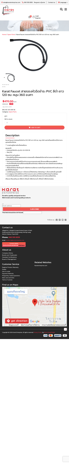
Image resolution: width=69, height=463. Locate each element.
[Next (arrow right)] (4, 86)
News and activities (8, 278)
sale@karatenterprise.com (11, 2)
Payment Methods (8, 273)
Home (4, 34)
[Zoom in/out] (8, 84)
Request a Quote (39, 2)
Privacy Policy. (38, 332)
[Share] (4, 84)
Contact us (51, 2)
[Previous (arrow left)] (3, 86)
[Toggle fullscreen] (6, 84)
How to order (6, 271)
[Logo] (8, 10)
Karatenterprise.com (40, 265)
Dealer (4, 269)
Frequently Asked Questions (11, 275)
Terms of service (7, 280)
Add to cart (35, 127)
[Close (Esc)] (3, 84)
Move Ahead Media (49, 332)
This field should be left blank (12, 212)
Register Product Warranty (10, 267)
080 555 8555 (28, 2)
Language (63, 2)
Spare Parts (11, 34)
